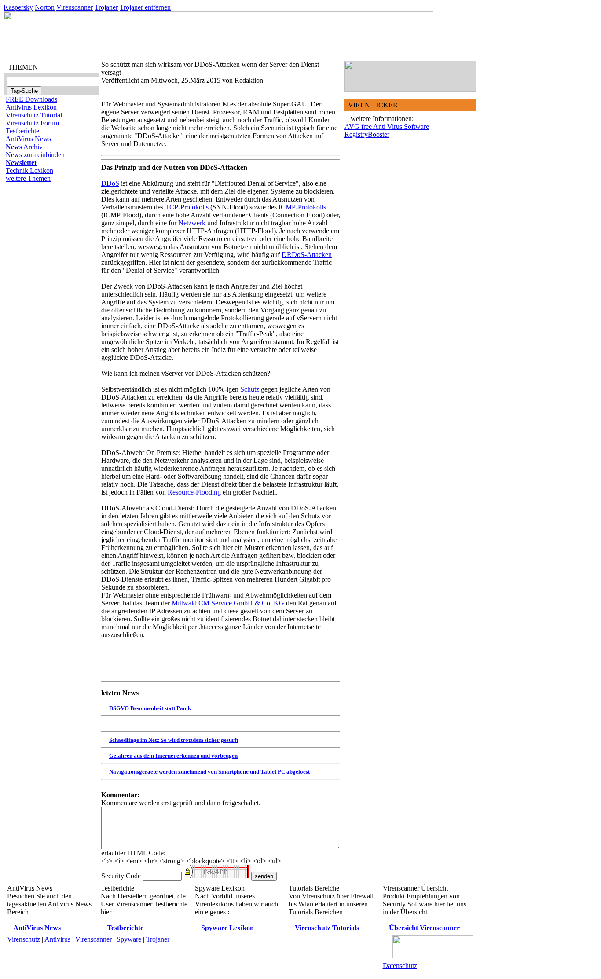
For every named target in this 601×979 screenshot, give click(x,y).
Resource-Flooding (194, 492)
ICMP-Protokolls (302, 207)
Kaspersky (18, 7)
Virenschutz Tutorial (34, 115)
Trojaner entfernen (145, 7)
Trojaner (106, 7)
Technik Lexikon (29, 170)
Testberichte (22, 131)
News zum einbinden (35, 154)
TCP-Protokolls (187, 207)
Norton (45, 7)
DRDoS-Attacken (307, 254)
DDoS (110, 183)
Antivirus (57, 939)
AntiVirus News (28, 139)
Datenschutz (400, 965)
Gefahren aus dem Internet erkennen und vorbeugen (173, 755)
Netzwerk (191, 223)
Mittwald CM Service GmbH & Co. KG (228, 603)
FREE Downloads (31, 99)
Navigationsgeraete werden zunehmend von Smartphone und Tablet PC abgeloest (209, 771)
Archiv (24, 146)
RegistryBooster (366, 134)
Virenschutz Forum (32, 123)
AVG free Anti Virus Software (386, 126)
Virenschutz (23, 939)
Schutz (249, 389)
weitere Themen (28, 178)
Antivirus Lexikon (31, 107)
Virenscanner (74, 7)
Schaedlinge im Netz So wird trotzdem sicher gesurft (173, 740)
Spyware (129, 939)
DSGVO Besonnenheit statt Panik (150, 708)
